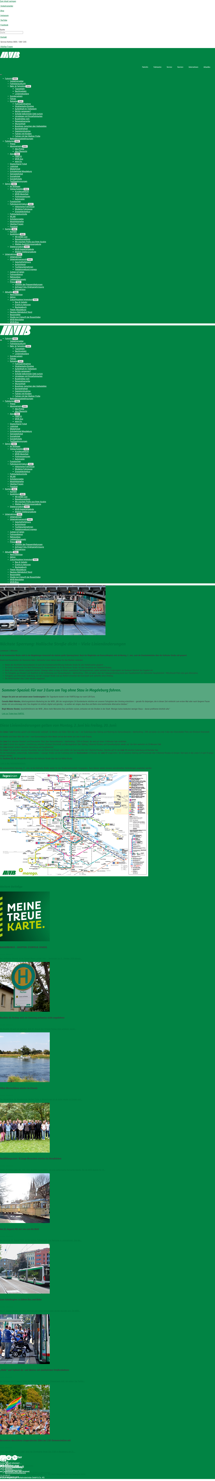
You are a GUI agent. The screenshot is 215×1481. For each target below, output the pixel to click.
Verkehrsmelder (6, 6)
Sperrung (3, 880)
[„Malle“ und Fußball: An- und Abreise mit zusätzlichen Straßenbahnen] (25, 1363)
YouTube (3, 20)
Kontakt (3, 37)
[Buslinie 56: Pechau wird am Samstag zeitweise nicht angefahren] (25, 1011)
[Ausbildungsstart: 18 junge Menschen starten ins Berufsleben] (25, 1152)
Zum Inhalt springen (8, 1)
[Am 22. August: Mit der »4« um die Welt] (25, 1222)
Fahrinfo (145, 67)
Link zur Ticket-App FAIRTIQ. (13, 713)
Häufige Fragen (6, 46)
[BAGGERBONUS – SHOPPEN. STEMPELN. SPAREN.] (25, 940)
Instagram (4, 15)
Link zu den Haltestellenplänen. (13, 763)
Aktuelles (207, 67)
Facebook (4, 25)
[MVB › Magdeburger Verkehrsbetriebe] (107, 55)
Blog (2, 11)
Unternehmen (193, 67)
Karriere (180, 67)
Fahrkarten (157, 67)
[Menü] (1, 74)
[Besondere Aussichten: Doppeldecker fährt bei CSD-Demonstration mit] (25, 1434)
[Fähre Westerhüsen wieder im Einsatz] (25, 1081)
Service (169, 67)
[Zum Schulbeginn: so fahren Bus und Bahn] (25, 1293)
